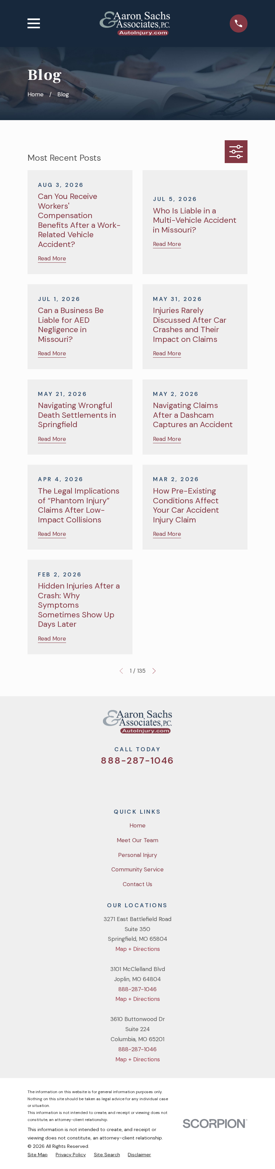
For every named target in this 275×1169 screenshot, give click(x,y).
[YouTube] (147, 783)
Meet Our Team (137, 840)
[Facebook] (128, 783)
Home (137, 825)
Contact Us (137, 884)
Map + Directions (137, 949)
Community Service (137, 869)
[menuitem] (38, 1155)
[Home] (135, 23)
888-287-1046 (137, 760)
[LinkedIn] (165, 783)
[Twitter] (110, 783)
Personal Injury (137, 855)
